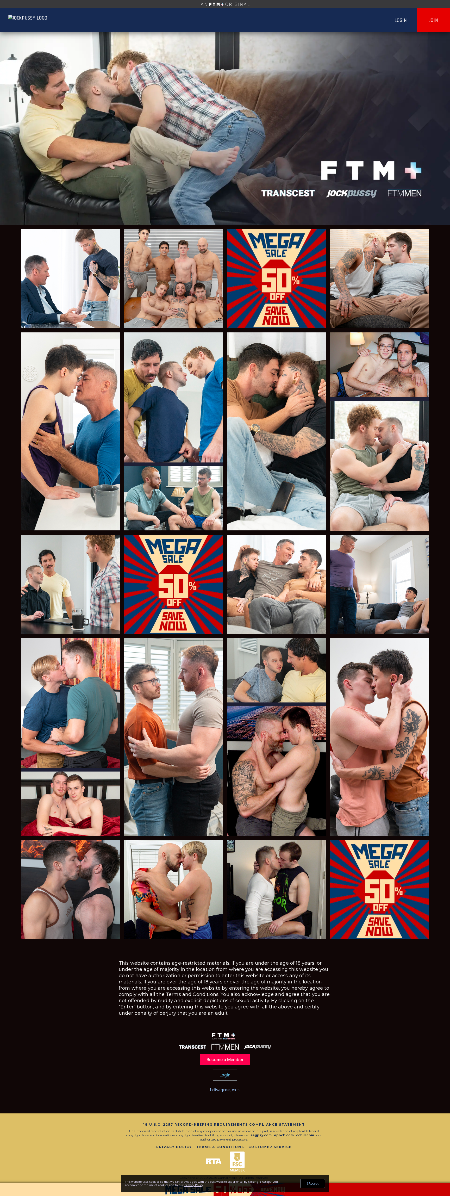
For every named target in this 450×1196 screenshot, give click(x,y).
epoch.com (284, 1135)
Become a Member (225, 1059)
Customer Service (270, 1147)
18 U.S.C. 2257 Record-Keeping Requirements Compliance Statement (224, 1124)
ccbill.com (305, 1135)
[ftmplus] (225, 4)
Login (401, 20)
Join (433, 20)
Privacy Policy (174, 1147)
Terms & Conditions (220, 1147)
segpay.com (261, 1135)
